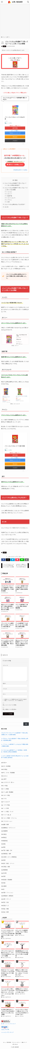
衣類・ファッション (8, 892)
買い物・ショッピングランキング (8, 1023)
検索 (26, 724)
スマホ (4, 798)
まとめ (6, 207)
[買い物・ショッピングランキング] (5, 1022)
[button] (3, 559)
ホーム (4, 1042)
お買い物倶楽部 (17, 2)
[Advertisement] (15, 20)
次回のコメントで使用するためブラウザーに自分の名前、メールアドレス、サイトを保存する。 (15, 700)
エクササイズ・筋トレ (8, 782)
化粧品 (4, 834)
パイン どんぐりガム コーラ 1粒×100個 (15, 446)
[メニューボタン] (2, 2)
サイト (4, 694)
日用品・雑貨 (6, 866)
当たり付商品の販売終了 (14, 185)
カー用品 (5, 785)
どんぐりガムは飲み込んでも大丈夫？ (15, 204)
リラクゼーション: (7, 821)
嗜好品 (4, 837)
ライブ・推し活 (7, 814)
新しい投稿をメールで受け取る (9, 709)
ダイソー (10, 193)
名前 (4, 683)
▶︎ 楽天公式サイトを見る (20, 170)
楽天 (9, 201)
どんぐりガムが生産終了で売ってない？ (15, 183)
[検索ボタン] (28, 2)
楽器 (4, 876)
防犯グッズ (6, 905)
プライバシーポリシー (16, 1042)
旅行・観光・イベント (8, 863)
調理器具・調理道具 (8, 895)
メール (5, 688)
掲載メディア (24, 1042)
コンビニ (10, 191)
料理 (4, 860)
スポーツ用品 (6, 795)
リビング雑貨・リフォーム (10, 818)
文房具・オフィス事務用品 (10, 857)
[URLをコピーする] (26, 559)
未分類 (4, 873)
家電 (4, 844)
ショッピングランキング (7, 1032)
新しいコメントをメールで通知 (9, 705)
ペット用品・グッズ (8, 811)
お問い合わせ (15, 1044)
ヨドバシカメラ (11, 198)
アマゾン (10, 200)
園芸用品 (5, 840)
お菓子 (4, 46)
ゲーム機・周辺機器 (8, 792)
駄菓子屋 (10, 195)
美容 (4, 883)
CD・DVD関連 (6, 766)
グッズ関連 (6, 789)
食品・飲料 (6, 912)
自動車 (4, 886)
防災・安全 (6, 902)
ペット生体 (6, 808)
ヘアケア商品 (6, 805)
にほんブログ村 (5, 1029)
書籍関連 (5, 870)
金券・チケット (7, 899)
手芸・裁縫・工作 (7, 850)
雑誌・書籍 (6, 908)
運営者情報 (9, 1042)
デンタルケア (6, 801)
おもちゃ (5, 776)
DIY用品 (5, 769)
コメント (5, 665)
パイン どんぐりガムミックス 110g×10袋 (15, 118)
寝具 (4, 847)
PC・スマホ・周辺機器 (9, 772)
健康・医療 (6, 824)
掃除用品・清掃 (7, 853)
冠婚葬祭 (5, 831)
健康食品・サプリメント (9, 827)
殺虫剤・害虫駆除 (7, 879)
